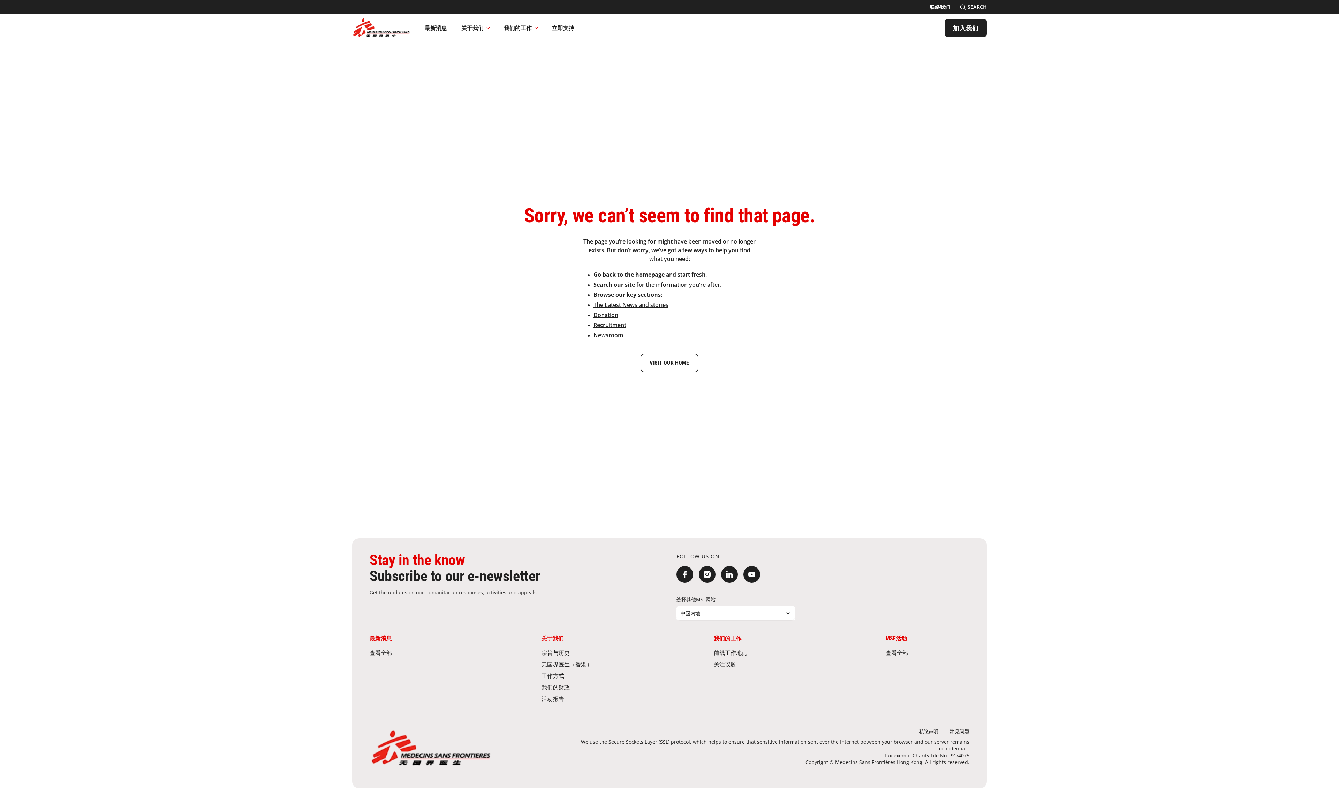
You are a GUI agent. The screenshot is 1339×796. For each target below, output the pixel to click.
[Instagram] (707, 574)
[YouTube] (751, 574)
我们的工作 (518, 28)
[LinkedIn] (729, 574)
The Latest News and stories (630, 305)
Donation (605, 315)
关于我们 (472, 28)
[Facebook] (684, 574)
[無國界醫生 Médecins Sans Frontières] (381, 28)
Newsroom (608, 335)
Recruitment (609, 325)
